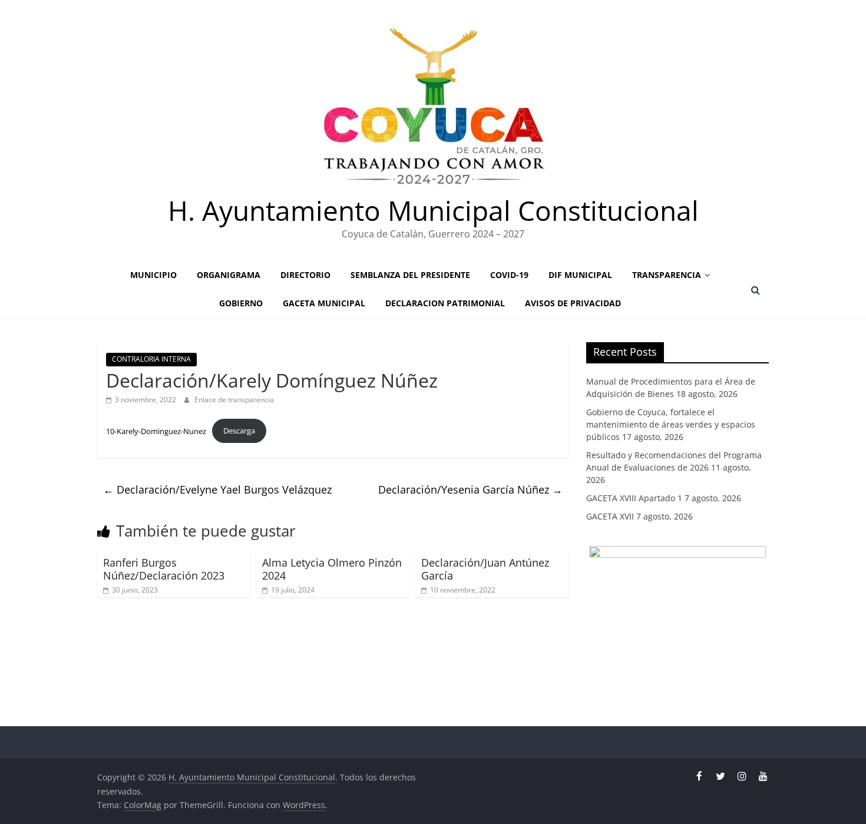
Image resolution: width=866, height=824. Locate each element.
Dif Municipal (580, 274)
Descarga (239, 430)
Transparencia (666, 274)
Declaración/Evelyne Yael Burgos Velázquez (217, 489)
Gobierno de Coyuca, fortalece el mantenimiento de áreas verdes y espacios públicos (670, 424)
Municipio (153, 274)
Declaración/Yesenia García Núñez (470, 489)
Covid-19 (509, 274)
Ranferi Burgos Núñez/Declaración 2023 (163, 569)
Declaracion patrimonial (445, 303)
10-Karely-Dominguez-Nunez (156, 430)
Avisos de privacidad (573, 303)
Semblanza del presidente (410, 274)
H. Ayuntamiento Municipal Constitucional (433, 210)
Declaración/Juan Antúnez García (485, 569)
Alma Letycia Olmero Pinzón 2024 (332, 569)
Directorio (305, 274)
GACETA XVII (610, 516)
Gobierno (241, 303)
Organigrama (228, 274)
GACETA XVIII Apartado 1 (634, 498)
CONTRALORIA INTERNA (151, 359)
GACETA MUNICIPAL (324, 303)
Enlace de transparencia (234, 400)
